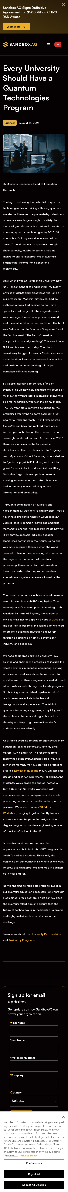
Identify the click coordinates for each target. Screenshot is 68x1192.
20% (55, 619)
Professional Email (23, 1057)
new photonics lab (26, 770)
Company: (17, 1075)
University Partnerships (46, 934)
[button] (48, 44)
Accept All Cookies (34, 1184)
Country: (16, 1092)
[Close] (63, 1117)
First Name (17, 1022)
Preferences (34, 1163)
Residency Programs (21, 940)
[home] (20, 44)
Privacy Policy (29, 1155)
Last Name (17, 1040)
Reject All (34, 1174)
